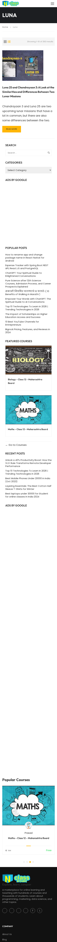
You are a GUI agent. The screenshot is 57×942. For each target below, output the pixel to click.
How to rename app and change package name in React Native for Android (24, 257)
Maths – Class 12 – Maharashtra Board (28, 838)
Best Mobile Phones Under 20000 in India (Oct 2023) (27, 480)
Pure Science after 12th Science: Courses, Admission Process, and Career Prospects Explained (28, 283)
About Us (7, 934)
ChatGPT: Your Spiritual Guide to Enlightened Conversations (23, 274)
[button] (24, 862)
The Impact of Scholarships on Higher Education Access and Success (26, 315)
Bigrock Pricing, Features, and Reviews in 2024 (27, 331)
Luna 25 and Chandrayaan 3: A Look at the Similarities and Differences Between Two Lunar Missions (28, 92)
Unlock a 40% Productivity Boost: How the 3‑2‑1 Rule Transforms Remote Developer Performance (28, 463)
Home (5, 27)
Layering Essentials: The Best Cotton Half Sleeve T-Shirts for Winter (28, 487)
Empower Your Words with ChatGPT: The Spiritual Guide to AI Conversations (28, 300)
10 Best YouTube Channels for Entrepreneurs (22, 323)
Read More (13, 129)
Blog (4, 939)
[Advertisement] (28, 212)
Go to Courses (17, 445)
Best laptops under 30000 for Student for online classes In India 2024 (26, 495)
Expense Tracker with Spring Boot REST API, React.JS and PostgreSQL (26, 267)
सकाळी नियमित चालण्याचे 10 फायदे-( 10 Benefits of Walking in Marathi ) (27, 293)
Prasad (29, 833)
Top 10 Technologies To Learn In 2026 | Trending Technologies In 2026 (26, 308)
